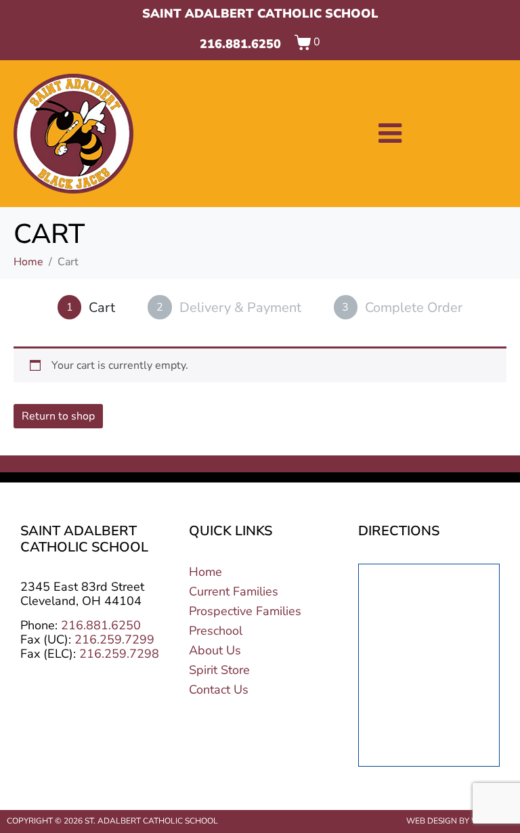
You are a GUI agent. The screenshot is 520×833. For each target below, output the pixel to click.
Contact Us (218, 689)
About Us (215, 650)
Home (205, 572)
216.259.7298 (119, 654)
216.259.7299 (114, 639)
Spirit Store (219, 670)
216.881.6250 (240, 44)
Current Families (233, 591)
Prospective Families (245, 611)
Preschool (215, 631)
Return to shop (58, 416)
